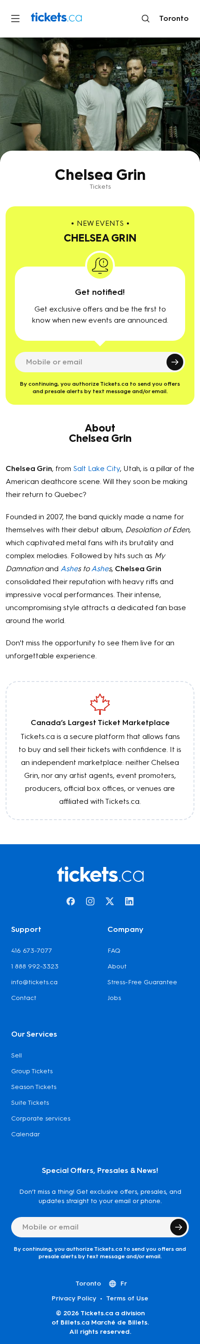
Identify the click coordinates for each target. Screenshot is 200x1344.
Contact (23, 998)
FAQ (113, 951)
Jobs (114, 998)
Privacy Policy (74, 1298)
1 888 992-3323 (35, 966)
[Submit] (175, 362)
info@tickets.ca (34, 982)
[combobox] (172, 18)
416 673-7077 (31, 951)
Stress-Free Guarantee (142, 982)
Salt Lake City (96, 468)
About (117, 966)
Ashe (69, 568)
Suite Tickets (30, 1103)
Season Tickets (33, 1087)
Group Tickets (32, 1071)
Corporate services (40, 1118)
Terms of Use (127, 1298)
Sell (16, 1055)
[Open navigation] (15, 18)
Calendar (25, 1134)
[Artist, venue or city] (145, 18)
